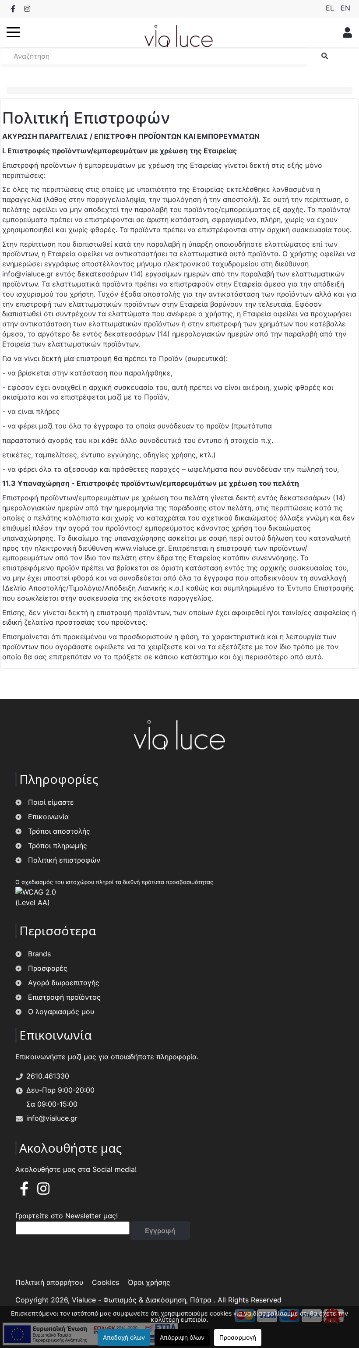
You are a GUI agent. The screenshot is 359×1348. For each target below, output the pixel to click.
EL (331, 8)
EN (345, 8)
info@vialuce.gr (27, 273)
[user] (345, 32)
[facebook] (24, 1191)
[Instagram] (27, 8)
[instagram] (43, 1191)
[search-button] (325, 56)
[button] (13, 32)
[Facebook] (13, 8)
